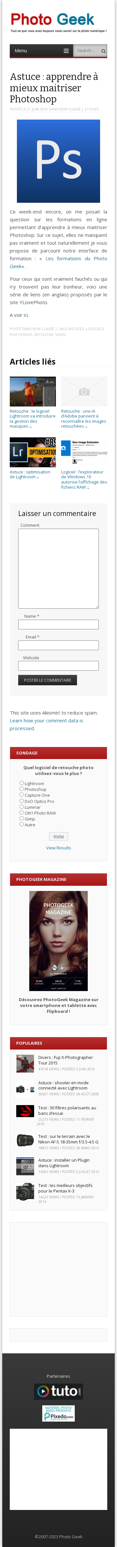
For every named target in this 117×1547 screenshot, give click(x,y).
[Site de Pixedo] (58, 1420)
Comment (29, 525)
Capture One (37, 795)
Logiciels (95, 328)
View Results (58, 848)
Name (31, 616)
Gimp (30, 819)
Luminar (33, 807)
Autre (30, 825)
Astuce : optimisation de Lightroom (30, 474)
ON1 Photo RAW (40, 813)
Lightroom (34, 783)
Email (32, 637)
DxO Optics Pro (39, 801)
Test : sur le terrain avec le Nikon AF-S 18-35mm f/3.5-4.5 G (68, 1139)
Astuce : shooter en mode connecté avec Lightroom (63, 1085)
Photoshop (21, 334)
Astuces (76, 328)
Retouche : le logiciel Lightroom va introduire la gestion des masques (33, 418)
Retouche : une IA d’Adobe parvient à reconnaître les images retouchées (83, 418)
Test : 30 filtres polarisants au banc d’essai (67, 1110)
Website (31, 658)
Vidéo (60, 334)
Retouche (43, 334)
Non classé (70, 109)
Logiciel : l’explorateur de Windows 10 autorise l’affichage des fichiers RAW (84, 479)
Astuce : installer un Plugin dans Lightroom (64, 1162)
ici (26, 315)
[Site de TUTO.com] (58, 1398)
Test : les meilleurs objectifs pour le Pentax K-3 (65, 1188)
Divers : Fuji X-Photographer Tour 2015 (65, 1060)
